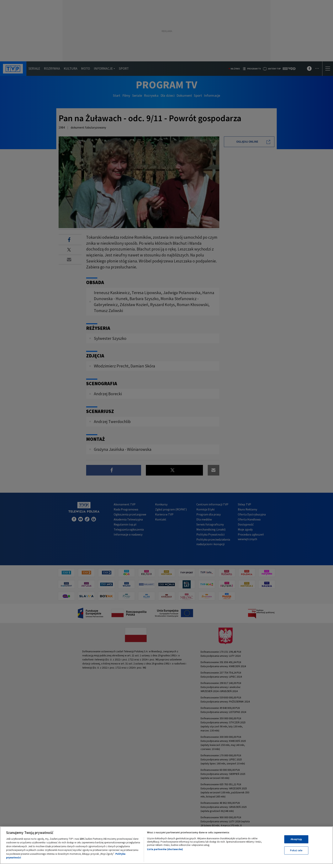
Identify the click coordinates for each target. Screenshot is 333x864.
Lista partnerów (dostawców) (165, 849)
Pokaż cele (296, 850)
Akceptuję (296, 839)
